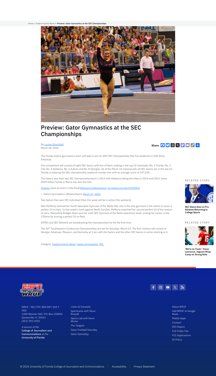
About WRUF (179, 306)
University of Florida (33, 337)
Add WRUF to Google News (183, 312)
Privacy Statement (144, 366)
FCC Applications (181, 335)
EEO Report (178, 326)
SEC (101, 244)
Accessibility (119, 366)
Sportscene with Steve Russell (83, 312)
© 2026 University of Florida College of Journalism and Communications (62, 366)
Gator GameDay (80, 334)
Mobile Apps (179, 318)
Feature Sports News (45, 23)
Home (31, 23)
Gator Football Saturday (84, 329)
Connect (176, 322)
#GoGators (100, 188)
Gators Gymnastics (87, 244)
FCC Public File (180, 331)
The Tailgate (77, 325)
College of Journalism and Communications (37, 332)
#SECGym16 (87, 188)
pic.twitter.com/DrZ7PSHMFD (123, 188)
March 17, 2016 (92, 194)
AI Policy (177, 339)
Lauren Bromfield (54, 144)
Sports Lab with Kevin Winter (83, 320)
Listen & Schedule (81, 306)
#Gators (45, 188)
